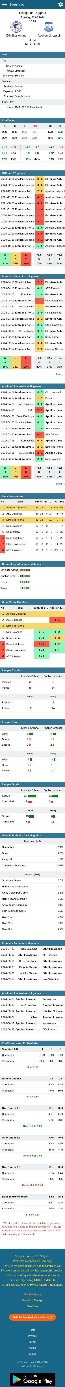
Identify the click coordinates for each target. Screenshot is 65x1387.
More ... (60, 374)
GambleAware (32, 1294)
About (32, 1347)
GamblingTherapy (32, 1300)
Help (32, 1330)
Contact (32, 1353)
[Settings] (61, 4)
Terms (32, 1341)
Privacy (32, 1335)
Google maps (22, 96)
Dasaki (19, 86)
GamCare (32, 1306)
